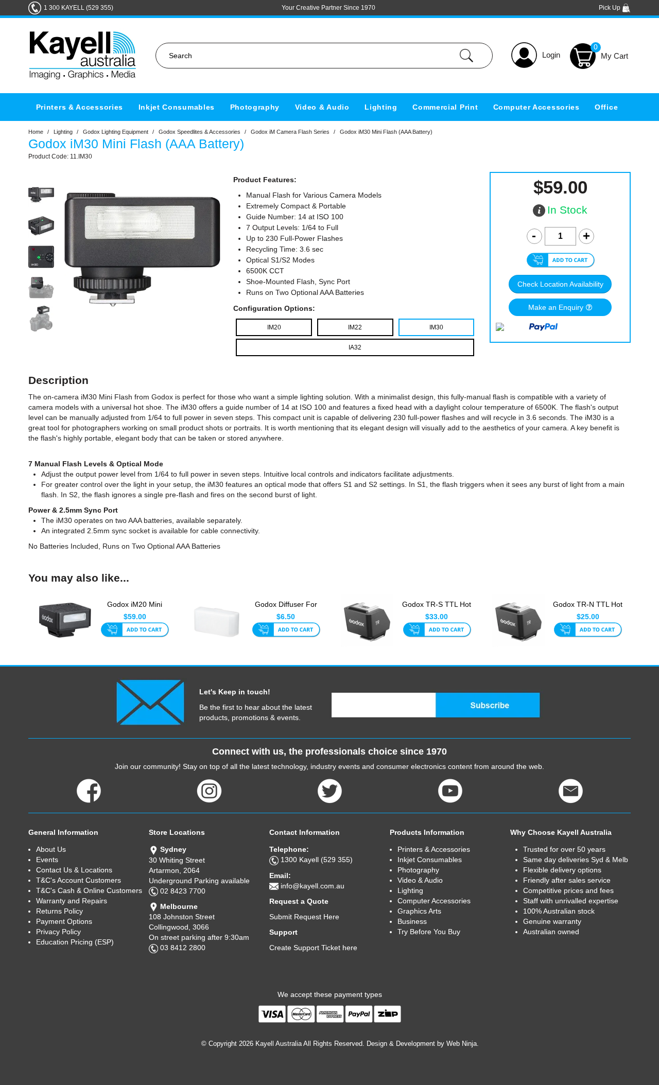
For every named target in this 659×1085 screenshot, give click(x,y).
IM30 (436, 327)
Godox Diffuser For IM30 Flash (286, 609)
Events (47, 859)
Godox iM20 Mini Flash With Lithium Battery (135, 610)
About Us (51, 849)
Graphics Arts (419, 911)
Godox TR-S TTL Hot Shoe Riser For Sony (436, 609)
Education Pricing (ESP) (75, 942)
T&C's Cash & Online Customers (89, 890)
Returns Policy (59, 911)
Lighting (381, 107)
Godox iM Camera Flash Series (290, 132)
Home (35, 132)
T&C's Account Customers (78, 880)
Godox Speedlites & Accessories (199, 132)
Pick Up (610, 7)
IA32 (355, 347)
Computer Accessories (536, 107)
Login (551, 54)
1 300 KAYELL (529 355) (78, 7)
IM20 (274, 327)
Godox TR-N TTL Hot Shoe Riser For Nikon (588, 609)
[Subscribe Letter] (150, 701)
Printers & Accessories (79, 107)
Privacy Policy (58, 931)
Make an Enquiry (555, 307)
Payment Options (64, 921)
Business (412, 921)
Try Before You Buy (428, 931)
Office (606, 107)
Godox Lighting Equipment (115, 132)
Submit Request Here (304, 917)
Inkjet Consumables (176, 107)
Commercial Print (445, 107)
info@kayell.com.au (312, 886)
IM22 (355, 327)
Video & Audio (322, 107)
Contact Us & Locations (74, 870)
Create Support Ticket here (313, 947)
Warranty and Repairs (71, 901)
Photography (255, 107)
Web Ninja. (462, 1043)
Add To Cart (134, 630)
